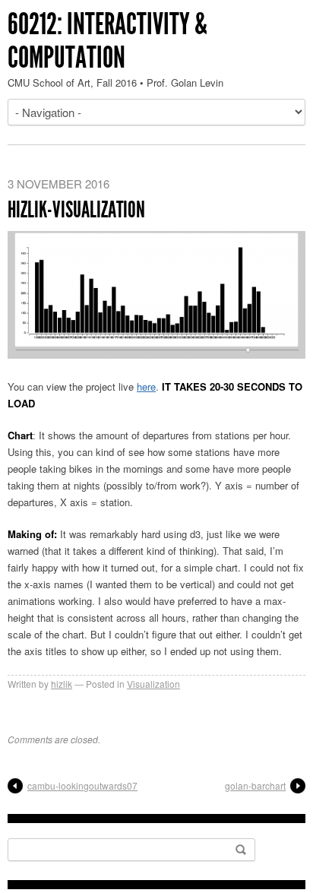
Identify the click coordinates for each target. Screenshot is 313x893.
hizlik (61, 683)
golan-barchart (255, 785)
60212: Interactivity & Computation (107, 40)
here (146, 386)
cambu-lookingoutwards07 (82, 785)
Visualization (153, 683)
